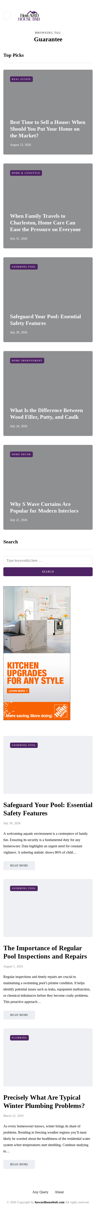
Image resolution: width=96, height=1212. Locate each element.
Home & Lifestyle (26, 173)
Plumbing (19, 1037)
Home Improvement (27, 360)
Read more (19, 865)
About (59, 1192)
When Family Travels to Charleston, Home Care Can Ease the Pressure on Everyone (45, 222)
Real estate (21, 79)
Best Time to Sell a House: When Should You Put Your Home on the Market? (47, 128)
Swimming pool (24, 267)
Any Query (40, 1192)
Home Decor (21, 454)
